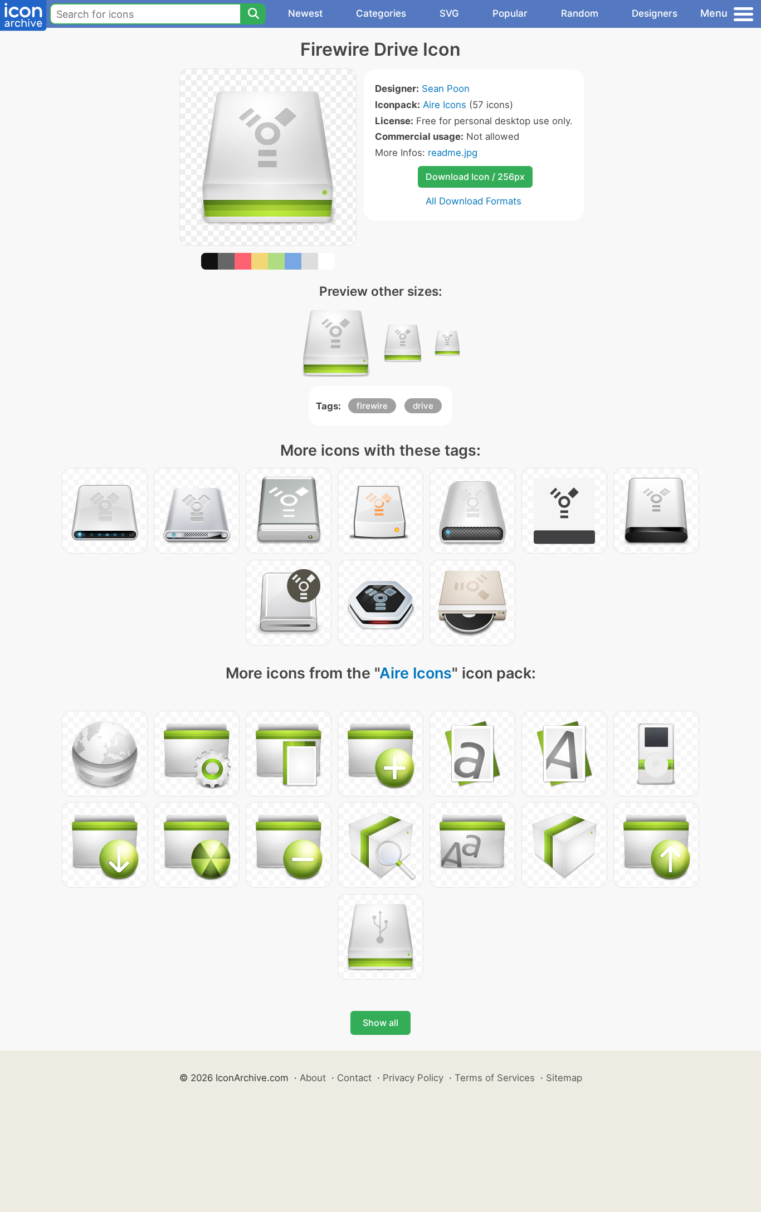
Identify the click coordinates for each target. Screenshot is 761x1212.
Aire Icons (444, 104)
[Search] (253, 14)
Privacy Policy (413, 1077)
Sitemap (564, 1077)
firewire (372, 405)
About (313, 1077)
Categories (381, 13)
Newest (305, 13)
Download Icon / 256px (475, 176)
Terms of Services (495, 1077)
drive (423, 405)
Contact (354, 1077)
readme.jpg (452, 152)
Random (579, 13)
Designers (654, 13)
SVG (449, 13)
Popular (510, 13)
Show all (380, 1022)
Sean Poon (446, 88)
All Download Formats (473, 201)
